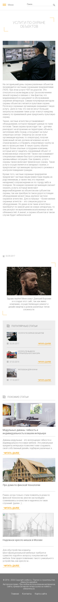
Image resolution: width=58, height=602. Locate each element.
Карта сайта (41, 593)
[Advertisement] (29, 235)
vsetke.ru (28, 580)
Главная (15, 593)
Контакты (27, 593)
